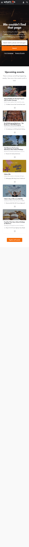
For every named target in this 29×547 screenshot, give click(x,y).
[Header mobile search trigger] (27, 2)
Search (14, 48)
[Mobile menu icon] (2, 2)
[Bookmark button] (15, 108)
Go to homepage (8, 53)
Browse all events (20, 53)
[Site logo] (9, 2)
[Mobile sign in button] (23, 2)
